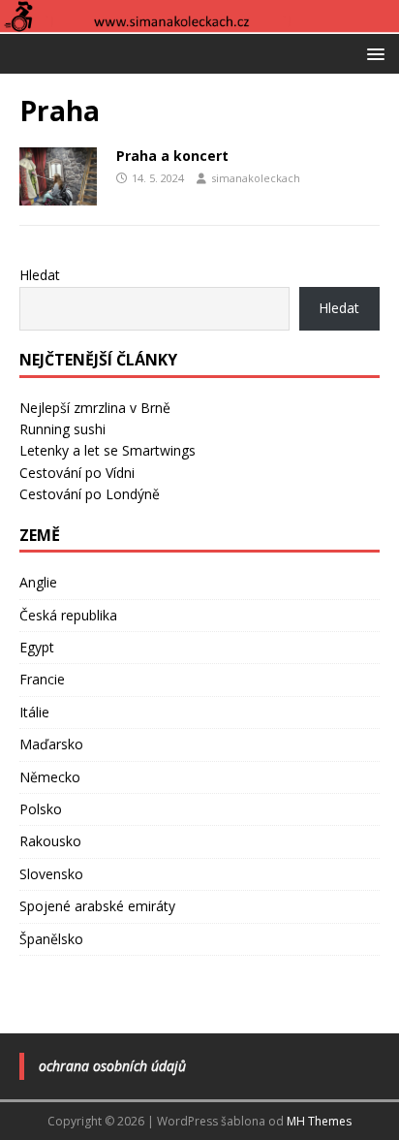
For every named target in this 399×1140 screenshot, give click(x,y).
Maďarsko (51, 744)
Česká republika (68, 615)
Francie (42, 679)
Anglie (38, 582)
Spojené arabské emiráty (97, 906)
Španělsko (51, 939)
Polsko (40, 809)
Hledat (39, 275)
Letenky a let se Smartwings (107, 450)
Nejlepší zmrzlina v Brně (94, 407)
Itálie (34, 712)
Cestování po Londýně (89, 494)
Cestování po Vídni (77, 472)
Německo (49, 777)
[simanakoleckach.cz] (199, 22)
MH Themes (319, 1121)
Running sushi (62, 429)
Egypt (36, 647)
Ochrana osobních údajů (112, 1066)
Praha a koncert (172, 155)
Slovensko (51, 874)
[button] (372, 53)
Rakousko (50, 841)
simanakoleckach (255, 178)
